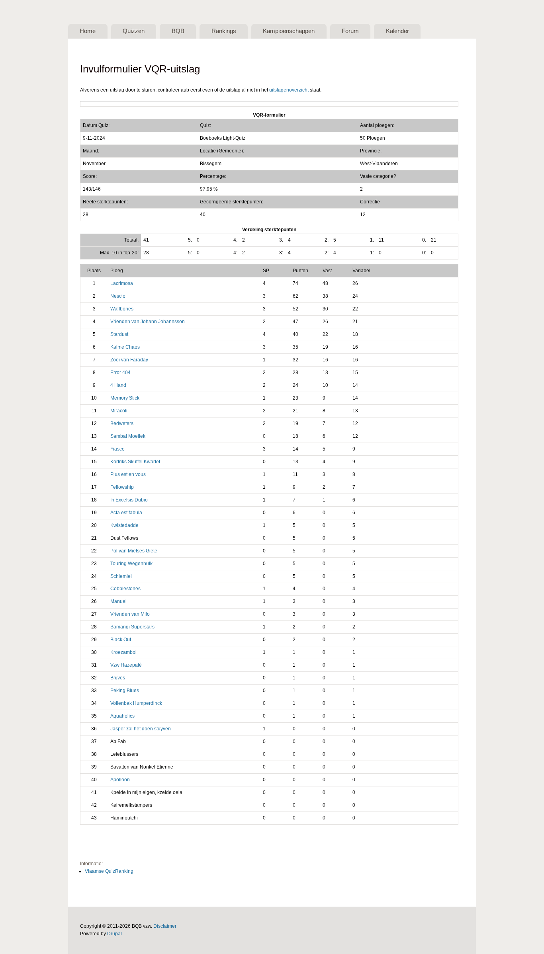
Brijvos (117, 678)
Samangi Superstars (132, 627)
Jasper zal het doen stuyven (140, 729)
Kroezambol (123, 652)
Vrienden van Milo (130, 614)
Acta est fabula (126, 512)
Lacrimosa (121, 283)
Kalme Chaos (125, 347)
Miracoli (118, 411)
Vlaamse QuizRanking (109, 871)
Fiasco (117, 449)
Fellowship (122, 487)
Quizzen (134, 31)
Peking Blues (124, 690)
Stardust (119, 334)
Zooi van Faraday (129, 360)
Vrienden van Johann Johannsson (147, 321)
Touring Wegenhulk (131, 563)
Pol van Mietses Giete (133, 551)
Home (88, 31)
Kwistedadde (124, 525)
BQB (178, 31)
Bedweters (121, 423)
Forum (350, 31)
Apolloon (120, 779)
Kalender (397, 31)
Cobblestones (125, 588)
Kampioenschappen (289, 31)
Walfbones (121, 309)
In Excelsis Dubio (129, 500)
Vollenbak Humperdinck (136, 703)
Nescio (117, 296)
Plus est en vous (128, 474)
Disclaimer (164, 926)
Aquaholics (122, 716)
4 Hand (118, 385)
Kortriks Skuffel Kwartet (135, 461)
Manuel (118, 601)
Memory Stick (124, 398)
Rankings (223, 31)
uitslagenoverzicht (289, 90)
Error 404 (120, 372)
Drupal (114, 933)
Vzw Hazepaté (126, 665)
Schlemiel (121, 576)
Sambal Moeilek (127, 436)
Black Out (120, 639)
